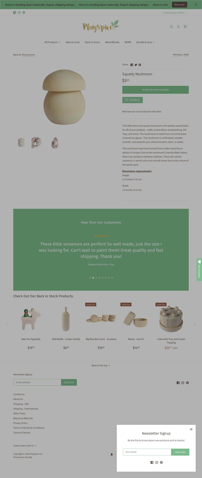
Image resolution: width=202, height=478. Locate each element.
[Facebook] (152, 462)
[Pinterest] (161, 462)
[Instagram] (156, 462)
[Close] (191, 429)
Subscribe (180, 452)
